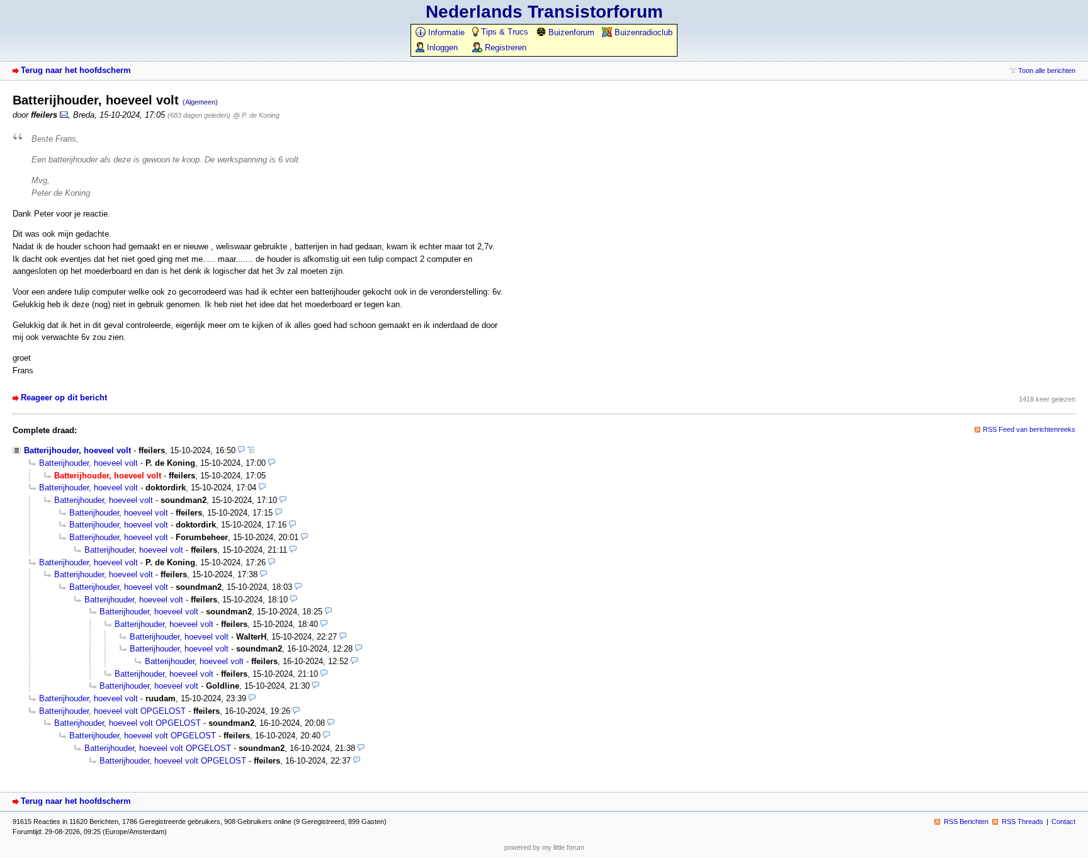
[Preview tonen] (241, 450)
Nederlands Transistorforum (544, 11)
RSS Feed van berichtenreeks (1029, 429)
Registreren (504, 47)
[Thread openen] (250, 450)
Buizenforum (570, 32)
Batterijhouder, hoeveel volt (77, 450)
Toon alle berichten (1046, 70)
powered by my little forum (544, 847)
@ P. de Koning (256, 115)
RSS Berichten (966, 821)
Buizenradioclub (642, 32)
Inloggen (441, 47)
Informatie (445, 32)
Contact (1063, 821)
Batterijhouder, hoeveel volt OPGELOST (112, 711)
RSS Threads (1022, 821)
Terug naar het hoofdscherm (76, 70)
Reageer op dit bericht (64, 397)
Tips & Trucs (503, 32)
